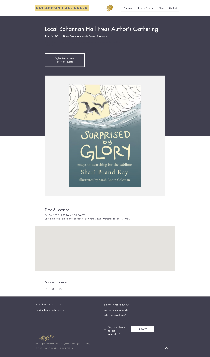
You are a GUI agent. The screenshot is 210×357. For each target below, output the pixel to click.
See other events (65, 61)
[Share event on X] (53, 289)
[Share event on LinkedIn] (60, 289)
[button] (128, 8)
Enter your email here (115, 315)
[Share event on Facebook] (46, 289)
